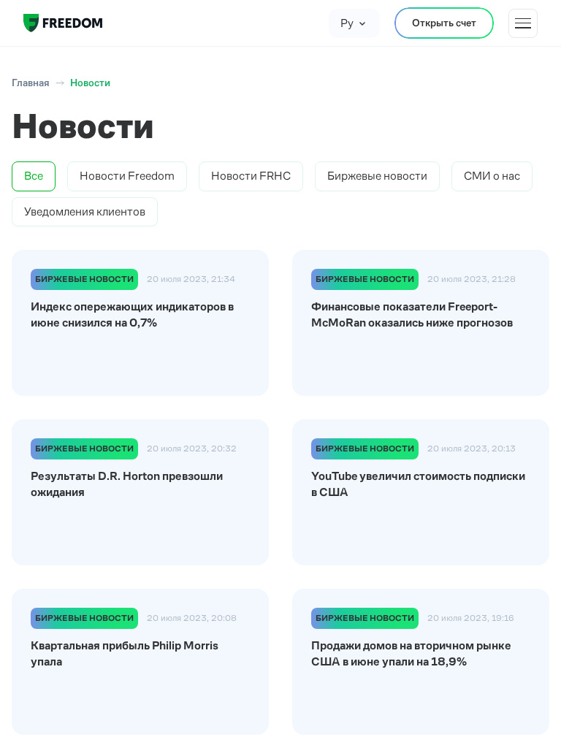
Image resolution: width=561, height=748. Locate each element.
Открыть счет (444, 22)
